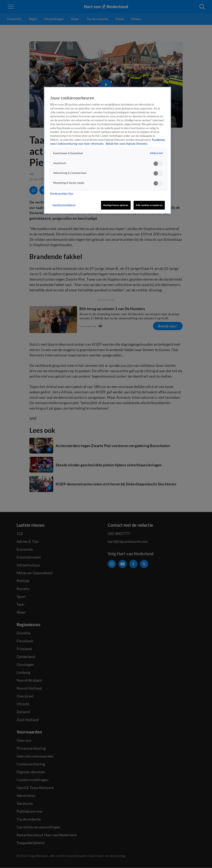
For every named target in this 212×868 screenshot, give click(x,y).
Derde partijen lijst (61, 193)
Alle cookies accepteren (149, 205)
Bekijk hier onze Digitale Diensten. (127, 143)
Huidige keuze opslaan (115, 205)
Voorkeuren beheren (64, 205)
